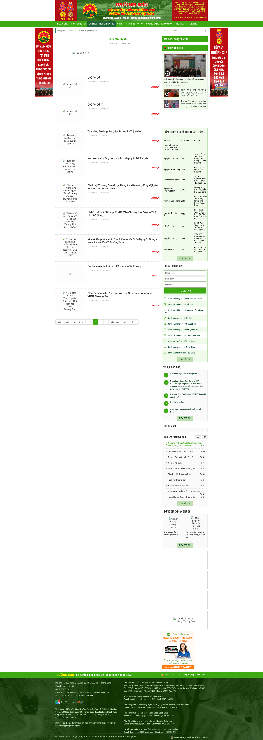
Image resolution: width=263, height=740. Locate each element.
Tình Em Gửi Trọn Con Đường (180, 474)
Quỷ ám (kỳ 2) (95, 77)
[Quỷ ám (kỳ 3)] (80, 53)
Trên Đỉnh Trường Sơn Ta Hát (180, 451)
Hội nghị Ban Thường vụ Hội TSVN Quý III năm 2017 (188, 395)
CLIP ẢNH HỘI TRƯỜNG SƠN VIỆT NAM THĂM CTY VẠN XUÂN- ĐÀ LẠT (193, 93)
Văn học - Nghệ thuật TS (87, 31)
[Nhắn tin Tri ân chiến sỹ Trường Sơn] (184, 620)
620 (117, 322)
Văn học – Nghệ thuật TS (101, 24)
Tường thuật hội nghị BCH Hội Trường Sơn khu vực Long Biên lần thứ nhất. (184, 80)
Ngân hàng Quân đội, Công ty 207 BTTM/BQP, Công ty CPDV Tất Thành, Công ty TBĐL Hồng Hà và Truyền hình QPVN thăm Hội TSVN (186, 385)
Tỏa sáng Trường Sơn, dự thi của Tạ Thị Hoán (114, 131)
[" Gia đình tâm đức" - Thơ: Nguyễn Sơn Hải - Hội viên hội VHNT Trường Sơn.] (69, 301)
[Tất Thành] (178, 668)
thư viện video (175, 48)
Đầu (59, 322)
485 (106, 322)
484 (101, 322)
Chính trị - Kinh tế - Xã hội (130, 24)
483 (96, 322)
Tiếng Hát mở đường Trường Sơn (182, 497)
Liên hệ (193, 24)
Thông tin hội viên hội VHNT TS (183, 131)
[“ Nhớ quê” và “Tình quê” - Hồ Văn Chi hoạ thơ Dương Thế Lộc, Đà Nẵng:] (69, 220)
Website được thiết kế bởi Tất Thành (190, 737)
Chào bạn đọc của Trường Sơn (183, 374)
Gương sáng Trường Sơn (159, 24)
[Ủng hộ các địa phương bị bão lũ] (174, 523)
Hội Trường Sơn (177, 402)
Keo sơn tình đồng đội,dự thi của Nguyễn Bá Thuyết (118, 158)
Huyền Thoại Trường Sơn (178, 486)
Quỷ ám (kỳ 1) (95, 104)
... (82, 322)
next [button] (205, 437)
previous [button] (198, 437)
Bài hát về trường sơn (174, 437)
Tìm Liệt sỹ (185, 291)
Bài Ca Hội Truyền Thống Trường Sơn (184, 491)
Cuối (134, 322)
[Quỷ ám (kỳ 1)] (69, 112)
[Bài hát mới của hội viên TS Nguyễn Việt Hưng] (69, 274)
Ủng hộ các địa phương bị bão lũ (171, 533)
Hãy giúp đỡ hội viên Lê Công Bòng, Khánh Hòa (195, 535)
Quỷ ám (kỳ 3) (118, 38)
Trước (124, 322)
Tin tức (71, 31)
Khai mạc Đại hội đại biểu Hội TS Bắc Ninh (186, 410)
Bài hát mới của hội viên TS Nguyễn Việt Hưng (114, 266)
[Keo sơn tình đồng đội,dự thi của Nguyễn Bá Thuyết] (69, 166)
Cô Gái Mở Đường (176, 463)
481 (86, 322)
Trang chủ (62, 24)
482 (91, 322)
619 (112, 322)
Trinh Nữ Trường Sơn (177, 480)
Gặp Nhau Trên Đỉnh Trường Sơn (182, 468)
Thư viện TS (181, 24)
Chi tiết (154, 87)
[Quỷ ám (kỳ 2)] (69, 85)
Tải (201, 446)
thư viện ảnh (170, 426)
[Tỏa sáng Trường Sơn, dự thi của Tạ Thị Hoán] (69, 139)
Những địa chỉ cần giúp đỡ (176, 511)
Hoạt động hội (78, 24)
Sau (67, 322)
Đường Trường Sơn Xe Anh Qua (181, 457)
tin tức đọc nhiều (172, 367)
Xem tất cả (184, 258)
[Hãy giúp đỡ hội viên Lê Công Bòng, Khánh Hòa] (196, 523)
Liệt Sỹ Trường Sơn (172, 266)
